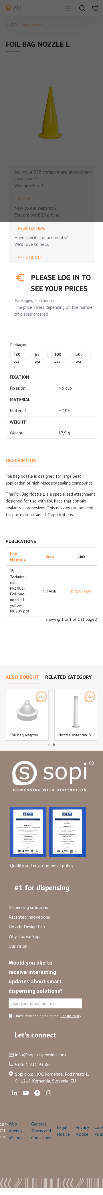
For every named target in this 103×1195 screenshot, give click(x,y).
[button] (49, 744)
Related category (68, 677)
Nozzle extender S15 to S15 (77, 735)
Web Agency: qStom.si (17, 1130)
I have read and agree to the (47, 1016)
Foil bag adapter (24, 735)
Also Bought (22, 677)
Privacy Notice (82, 1130)
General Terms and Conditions (41, 1130)
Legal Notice (63, 1130)
